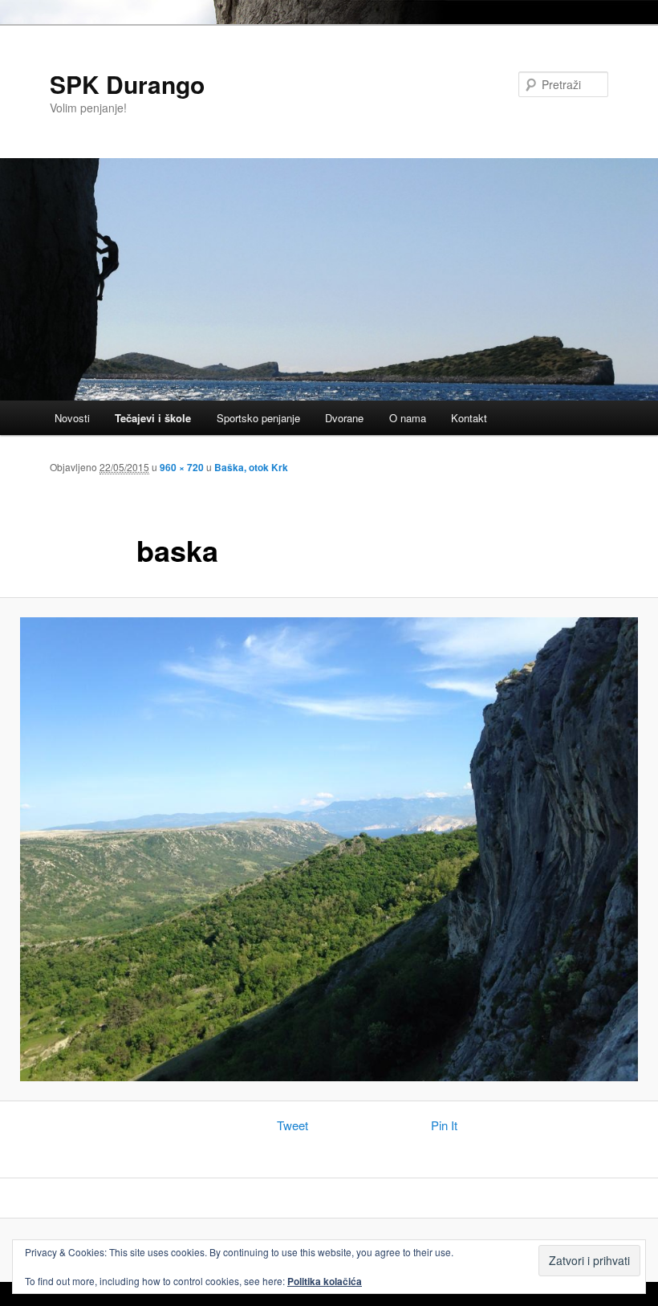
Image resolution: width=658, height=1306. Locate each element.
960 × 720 (182, 467)
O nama (407, 417)
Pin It (444, 1125)
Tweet (292, 1125)
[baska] (329, 849)
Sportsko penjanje (258, 417)
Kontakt (469, 417)
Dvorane (344, 417)
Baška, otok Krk (251, 467)
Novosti (72, 417)
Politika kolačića (324, 1281)
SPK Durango (127, 84)
